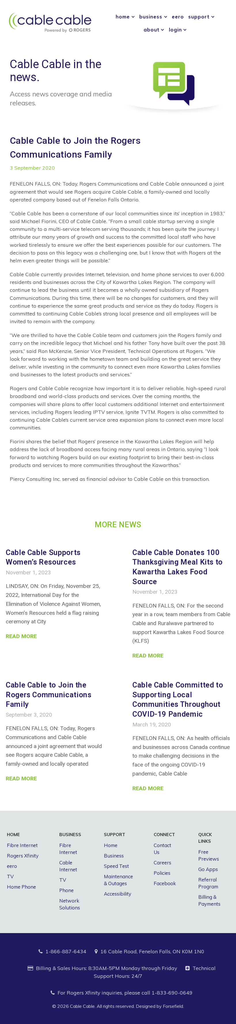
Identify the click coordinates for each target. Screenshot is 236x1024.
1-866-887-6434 (65, 951)
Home (110, 845)
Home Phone (21, 887)
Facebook (165, 883)
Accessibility (117, 894)
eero (12, 866)
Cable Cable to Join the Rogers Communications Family (48, 695)
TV (10, 876)
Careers (162, 862)
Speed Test (116, 866)
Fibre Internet (22, 845)
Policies (162, 873)
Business (114, 856)
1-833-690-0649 (172, 992)
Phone (66, 890)
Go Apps (208, 869)
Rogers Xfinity (23, 856)
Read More (21, 636)
